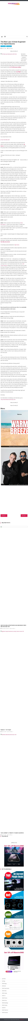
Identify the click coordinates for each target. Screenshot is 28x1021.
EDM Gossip (4, 1005)
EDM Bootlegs (5, 1002)
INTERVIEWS (9, 46)
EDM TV (3, 995)
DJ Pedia (4, 978)
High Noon (17, 244)
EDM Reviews (5, 1012)
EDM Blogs (4, 983)
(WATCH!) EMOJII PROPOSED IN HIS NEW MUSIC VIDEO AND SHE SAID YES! (13, 626)
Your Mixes (10, 48)
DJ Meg (3, 981)
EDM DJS (4, 986)
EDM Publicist (5, 1010)
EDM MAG (4, 990)
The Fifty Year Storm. (5, 241)
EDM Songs (4, 993)
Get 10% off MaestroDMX (14, 846)
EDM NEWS (3, 46)
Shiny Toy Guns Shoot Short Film (4, 515)
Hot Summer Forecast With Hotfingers (24, 515)
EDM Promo (4, 998)
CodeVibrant (21, 1019)
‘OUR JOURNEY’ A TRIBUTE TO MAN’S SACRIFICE (12, 833)
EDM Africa (4, 1000)
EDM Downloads (5, 988)
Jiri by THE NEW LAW (5, 139)
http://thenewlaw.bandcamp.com (8, 399)
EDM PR (3, 1007)
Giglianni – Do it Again (6, 729)
